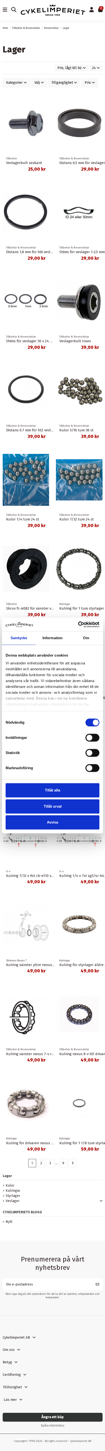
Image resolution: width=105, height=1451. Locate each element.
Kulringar (13, 1191)
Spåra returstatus (52, 1425)
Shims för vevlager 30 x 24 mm (31, 341)
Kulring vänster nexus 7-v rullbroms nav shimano (47, 1054)
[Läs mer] (45, 109)
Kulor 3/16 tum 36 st (76, 430)
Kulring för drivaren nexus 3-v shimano (38, 1143)
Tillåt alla (52, 790)
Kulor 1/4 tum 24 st (22, 519)
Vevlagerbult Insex (75, 341)
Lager (7, 1176)
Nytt (9, 1222)
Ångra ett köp (53, 1417)
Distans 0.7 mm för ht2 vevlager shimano (40, 430)
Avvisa (52, 822)
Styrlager (13, 1196)
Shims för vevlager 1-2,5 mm (82, 252)
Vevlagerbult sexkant (24, 163)
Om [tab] (86, 638)
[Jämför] (45, 100)
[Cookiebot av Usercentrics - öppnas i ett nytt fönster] (78, 624)
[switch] (92, 738)
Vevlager (13, 1201)
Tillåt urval (53, 806)
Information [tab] (52, 638)
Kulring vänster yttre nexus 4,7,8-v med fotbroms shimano (54, 965)
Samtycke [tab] (18, 638)
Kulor (10, 1185)
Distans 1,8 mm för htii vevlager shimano (39, 252)
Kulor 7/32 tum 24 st (76, 519)
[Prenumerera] (97, 1284)
